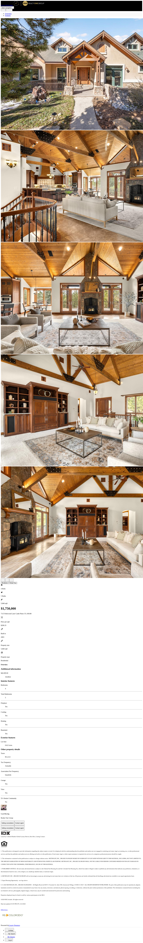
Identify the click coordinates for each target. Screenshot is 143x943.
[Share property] (11, 580)
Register (9, 10)
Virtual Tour (12, 583)
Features (8, 15)
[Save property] (7, 580)
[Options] (3, 580)
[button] (71, 74)
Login (3, 10)
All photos (5, 583)
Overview (8, 14)
